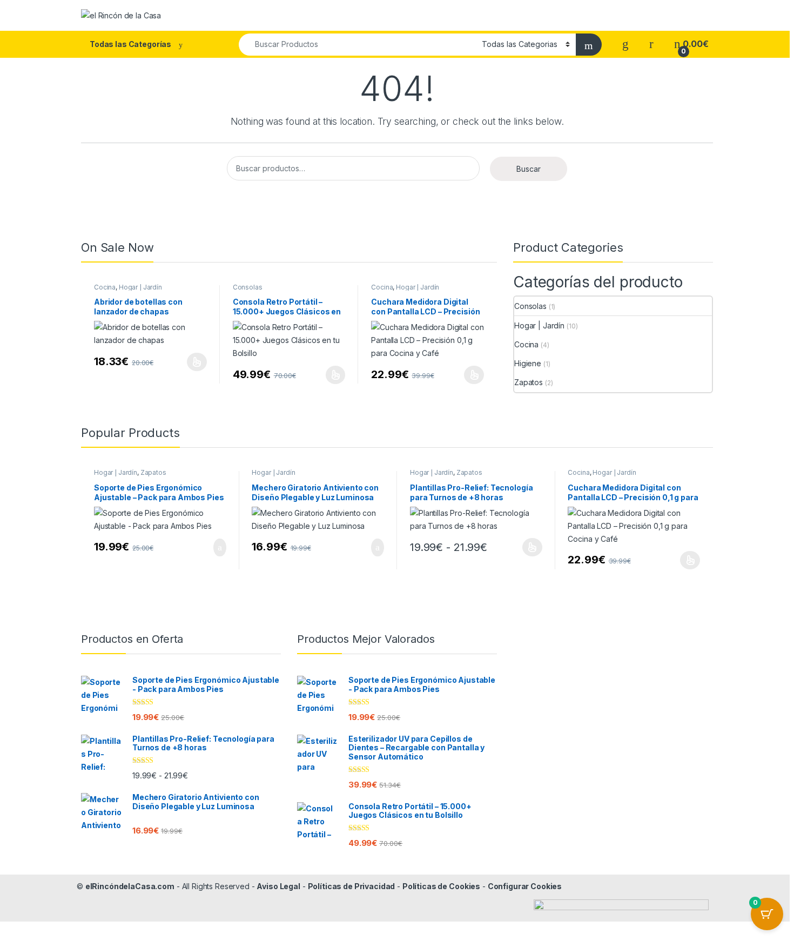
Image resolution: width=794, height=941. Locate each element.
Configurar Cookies (525, 886)
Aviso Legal (278, 886)
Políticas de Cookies (441, 886)
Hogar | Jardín (140, 287)
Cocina (105, 287)
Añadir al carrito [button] (215, 548)
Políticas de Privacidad (351, 886)
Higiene (527, 363)
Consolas (248, 287)
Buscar (528, 168)
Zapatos (528, 382)
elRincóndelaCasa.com (129, 886)
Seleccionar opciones (185, 362)
